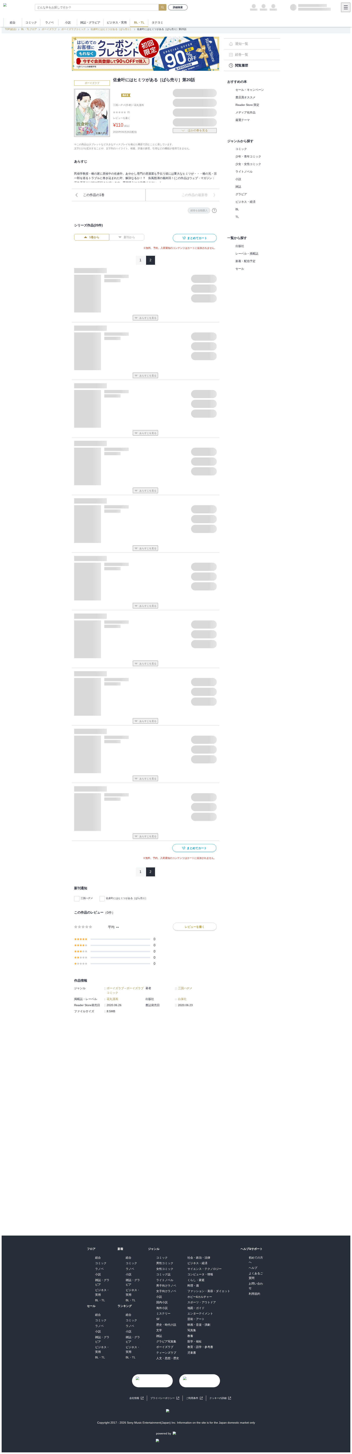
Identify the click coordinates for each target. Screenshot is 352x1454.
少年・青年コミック (248, 156)
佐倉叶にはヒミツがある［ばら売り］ (111, 29)
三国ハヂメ (87, 898)
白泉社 (182, 999)
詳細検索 (178, 7)
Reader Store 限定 (247, 104)
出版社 (239, 246)
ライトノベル (244, 171)
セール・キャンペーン (249, 89)
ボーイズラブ (49, 29)
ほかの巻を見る (198, 130)
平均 (111, 927)
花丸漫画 (139, 105)
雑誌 (238, 186)
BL (237, 209)
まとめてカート (197, 238)
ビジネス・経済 (245, 201)
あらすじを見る (147, 318)
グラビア (241, 194)
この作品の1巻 (93, 195)
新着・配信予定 (245, 261)
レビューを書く (121, 118)
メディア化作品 (245, 112)
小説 (238, 179)
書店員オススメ (245, 97)
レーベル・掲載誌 (246, 253)
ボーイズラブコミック (73, 29)
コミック (241, 149)
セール (239, 268)
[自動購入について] (214, 210)
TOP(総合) (10, 29)
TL (237, 216)
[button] (220, 1398)
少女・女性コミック (248, 164)
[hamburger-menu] (345, 7)
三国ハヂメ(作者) (122, 105)
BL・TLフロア (29, 29)
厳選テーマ (242, 120)
